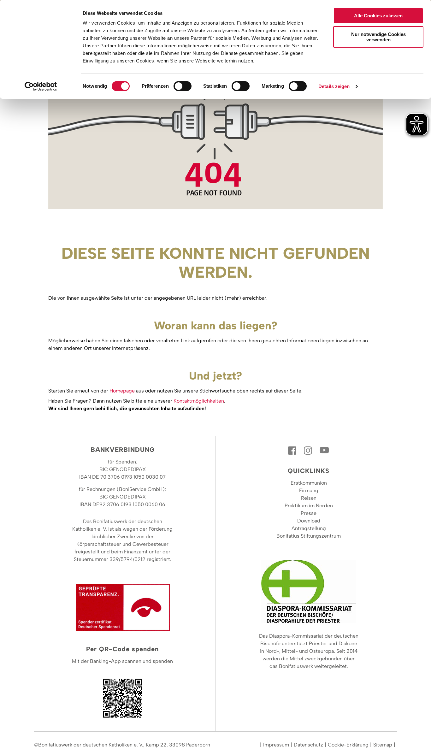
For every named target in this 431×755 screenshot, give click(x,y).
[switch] (183, 86)
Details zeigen (334, 86)
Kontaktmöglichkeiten (199, 401)
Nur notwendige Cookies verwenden (378, 37)
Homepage (122, 391)
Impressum (276, 745)
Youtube (324, 450)
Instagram (308, 450)
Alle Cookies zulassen (378, 15)
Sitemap (382, 745)
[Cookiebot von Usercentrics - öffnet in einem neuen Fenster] (40, 86)
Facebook (293, 450)
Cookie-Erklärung (348, 745)
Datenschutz (308, 745)
